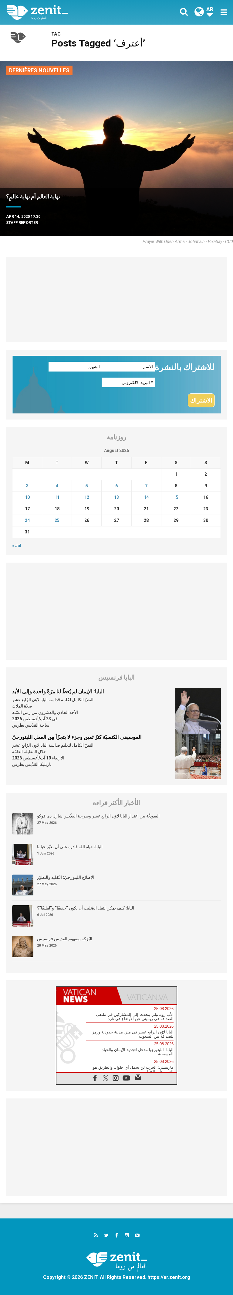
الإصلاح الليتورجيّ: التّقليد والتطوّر (65, 877)
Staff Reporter (22, 222)
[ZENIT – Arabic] (65, 12)
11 (57, 497)
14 (146, 497)
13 (116, 497)
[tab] (86, 995)
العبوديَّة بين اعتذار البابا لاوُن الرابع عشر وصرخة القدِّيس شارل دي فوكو (98, 816)
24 (27, 520)
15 (176, 497)
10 (27, 497)
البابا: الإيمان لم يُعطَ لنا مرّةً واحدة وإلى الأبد (58, 691)
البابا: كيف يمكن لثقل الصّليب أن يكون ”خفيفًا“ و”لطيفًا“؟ (85, 908)
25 (57, 520)
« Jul (16, 545)
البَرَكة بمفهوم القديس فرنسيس (64, 938)
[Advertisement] (116, 299)
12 (86, 497)
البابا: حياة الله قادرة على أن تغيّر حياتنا (70, 846)
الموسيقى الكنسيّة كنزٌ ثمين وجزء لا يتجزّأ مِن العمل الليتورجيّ (77, 737)
